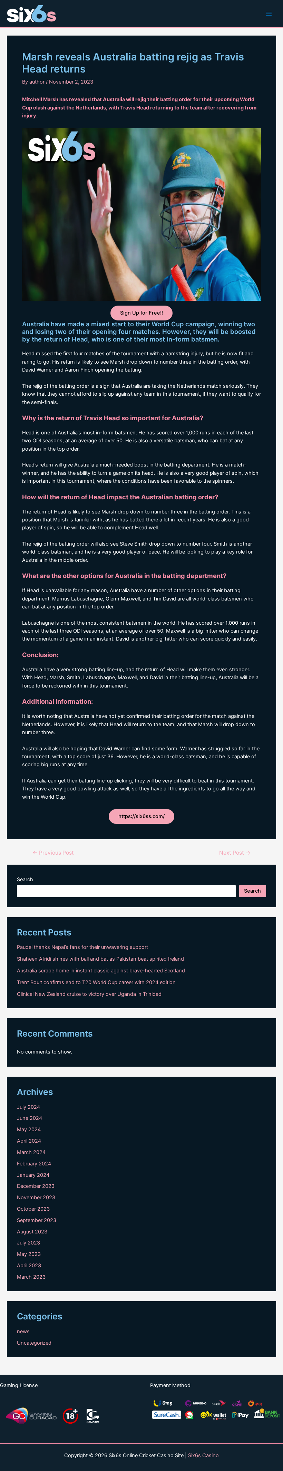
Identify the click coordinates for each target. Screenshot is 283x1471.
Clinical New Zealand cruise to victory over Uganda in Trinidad (89, 994)
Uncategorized (34, 1343)
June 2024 (29, 1118)
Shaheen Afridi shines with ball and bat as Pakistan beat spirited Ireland (100, 959)
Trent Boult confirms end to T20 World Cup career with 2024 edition (96, 982)
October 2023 (33, 1209)
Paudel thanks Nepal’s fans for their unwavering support (82, 947)
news (23, 1331)
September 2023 (36, 1220)
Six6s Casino (203, 1455)
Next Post (235, 853)
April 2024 (29, 1141)
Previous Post (53, 853)
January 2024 (33, 1175)
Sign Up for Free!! (141, 313)
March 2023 (31, 1277)
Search (25, 879)
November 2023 (36, 1197)
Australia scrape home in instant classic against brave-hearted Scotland (101, 971)
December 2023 (36, 1186)
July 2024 (28, 1107)
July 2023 (28, 1243)
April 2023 (29, 1265)
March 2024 (31, 1152)
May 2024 (29, 1129)
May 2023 (29, 1254)
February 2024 (34, 1164)
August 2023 (32, 1232)
